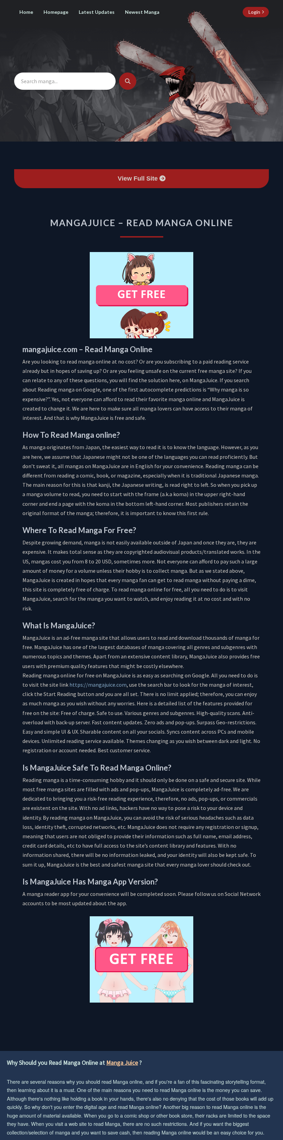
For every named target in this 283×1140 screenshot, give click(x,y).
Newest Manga (142, 12)
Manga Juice (122, 1062)
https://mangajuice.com (98, 684)
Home (26, 12)
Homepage (55, 12)
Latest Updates (97, 12)
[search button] (127, 81)
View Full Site (138, 178)
